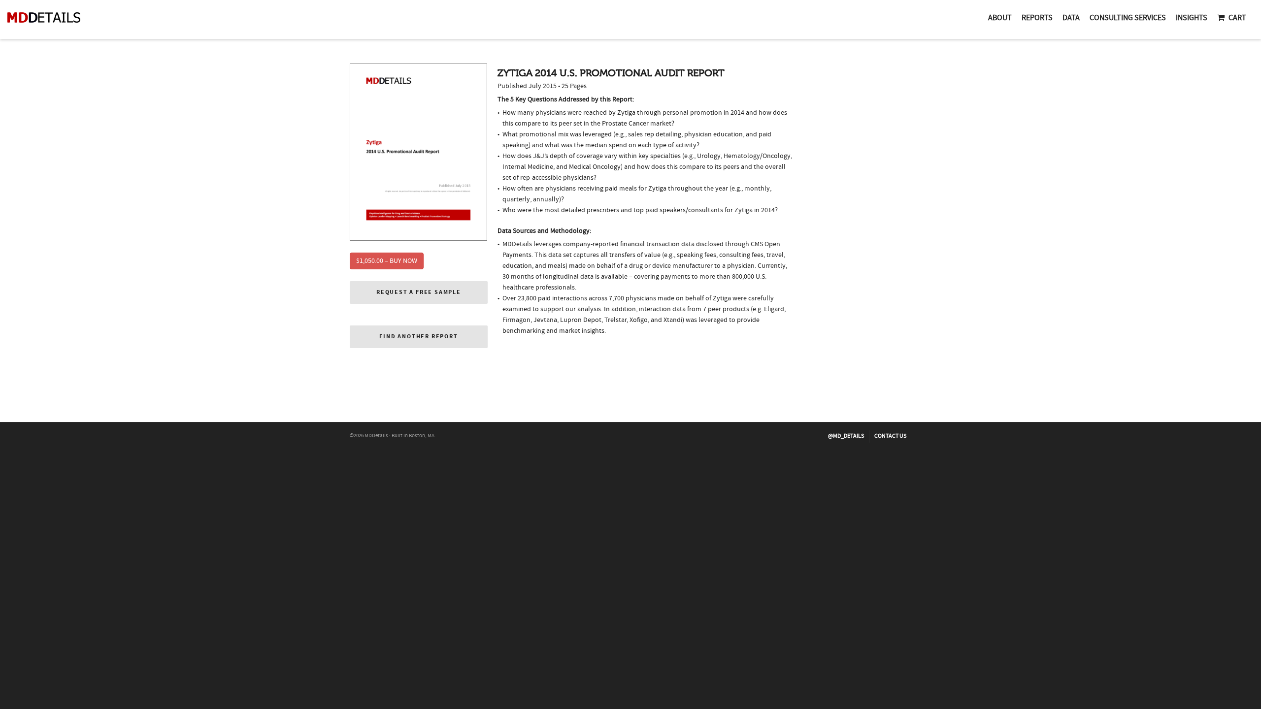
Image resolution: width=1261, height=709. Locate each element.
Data (1071, 18)
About (1000, 18)
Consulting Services (1128, 18)
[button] (419, 292)
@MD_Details (846, 436)
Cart (1237, 18)
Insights (1191, 18)
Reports (1037, 18)
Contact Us (890, 436)
